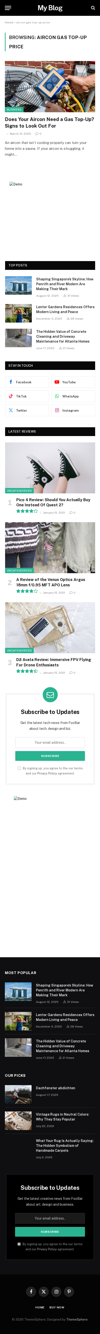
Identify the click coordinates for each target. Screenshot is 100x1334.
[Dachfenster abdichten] (18, 1094)
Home (9, 22)
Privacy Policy (47, 773)
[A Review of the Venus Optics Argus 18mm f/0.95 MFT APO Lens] (50, 547)
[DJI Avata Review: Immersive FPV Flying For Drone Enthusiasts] (50, 627)
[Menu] (8, 7)
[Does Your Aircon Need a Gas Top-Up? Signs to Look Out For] (50, 86)
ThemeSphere (77, 1319)
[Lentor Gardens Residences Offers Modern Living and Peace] (18, 313)
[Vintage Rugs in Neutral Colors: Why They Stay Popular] (18, 1120)
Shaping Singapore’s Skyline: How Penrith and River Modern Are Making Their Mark (64, 284)
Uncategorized (19, 490)
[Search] (92, 7)
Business (14, 109)
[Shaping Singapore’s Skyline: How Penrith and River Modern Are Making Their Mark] (18, 285)
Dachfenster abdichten (55, 1088)
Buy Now (57, 1307)
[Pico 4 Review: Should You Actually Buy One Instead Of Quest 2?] (50, 467)
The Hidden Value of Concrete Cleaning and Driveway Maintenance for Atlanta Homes (63, 336)
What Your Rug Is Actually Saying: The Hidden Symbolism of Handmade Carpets (65, 1145)
